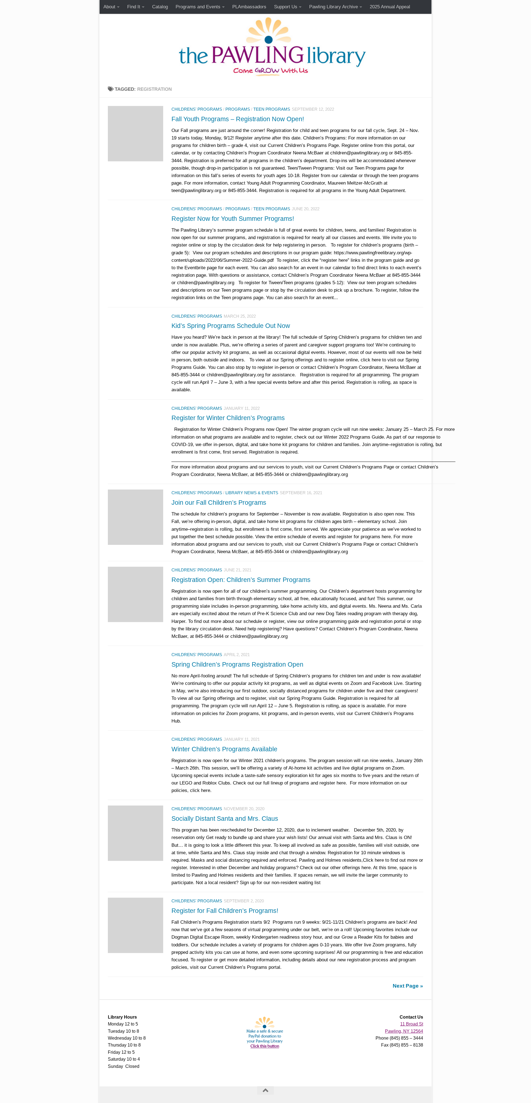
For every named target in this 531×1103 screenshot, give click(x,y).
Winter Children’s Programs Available (224, 749)
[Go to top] (265, 1090)
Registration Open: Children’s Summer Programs (241, 579)
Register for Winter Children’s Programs (228, 417)
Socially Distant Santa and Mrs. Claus (224, 818)
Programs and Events (198, 6)
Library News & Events (251, 493)
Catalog (160, 6)
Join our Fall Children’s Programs (218, 502)
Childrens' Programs (196, 109)
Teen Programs (271, 109)
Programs (237, 109)
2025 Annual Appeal (390, 6)
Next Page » (408, 986)
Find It (133, 6)
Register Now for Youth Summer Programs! (232, 218)
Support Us (285, 6)
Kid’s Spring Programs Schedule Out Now (230, 325)
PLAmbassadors (249, 6)
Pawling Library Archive (333, 6)
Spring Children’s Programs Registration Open (237, 664)
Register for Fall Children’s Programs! (224, 910)
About (109, 6)
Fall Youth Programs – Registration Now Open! (237, 119)
